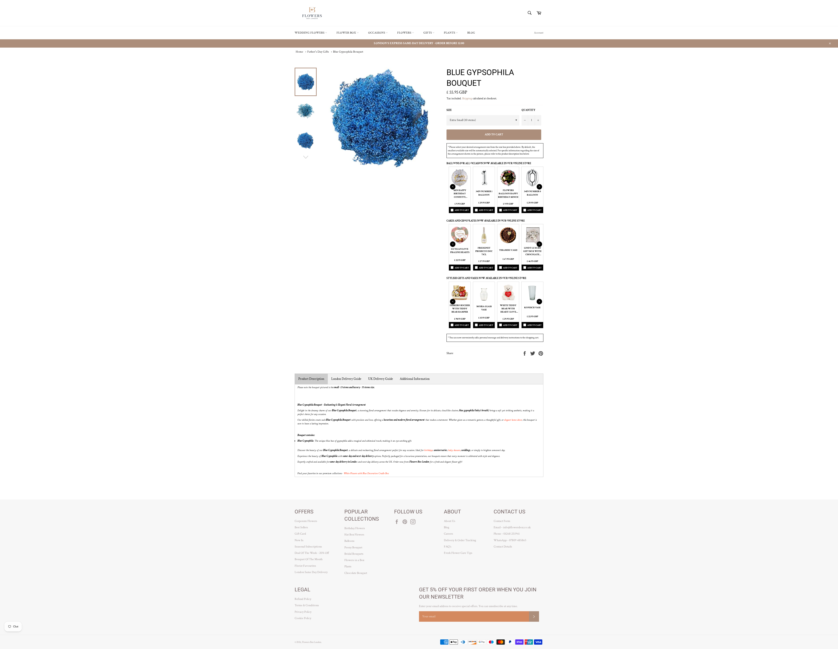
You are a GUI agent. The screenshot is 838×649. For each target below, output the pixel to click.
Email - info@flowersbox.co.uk (512, 527)
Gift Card (300, 534)
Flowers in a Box (354, 560)
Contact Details (503, 547)
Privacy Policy (303, 612)
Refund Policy (303, 599)
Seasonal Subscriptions (308, 547)
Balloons (349, 541)
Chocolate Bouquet (355, 573)
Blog (471, 33)
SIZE (449, 110)
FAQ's (447, 547)
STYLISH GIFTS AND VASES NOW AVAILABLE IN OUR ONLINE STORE (486, 278)
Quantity (528, 110)
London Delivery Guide (346, 379)
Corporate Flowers (306, 521)
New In (299, 540)
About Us (449, 521)
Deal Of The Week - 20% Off (312, 553)
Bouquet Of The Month (309, 559)
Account (538, 33)
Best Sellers (301, 527)
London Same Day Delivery (311, 572)
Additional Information (415, 379)
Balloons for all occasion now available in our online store (488, 163)
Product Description (311, 379)
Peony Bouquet (353, 547)
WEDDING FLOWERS (310, 33)
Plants (450, 33)
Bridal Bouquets (353, 554)
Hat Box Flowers (354, 535)
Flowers (404, 33)
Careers (448, 534)
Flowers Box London (311, 642)
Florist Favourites (305, 566)
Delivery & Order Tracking (460, 540)
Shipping (467, 98)
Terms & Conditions (307, 605)
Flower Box (347, 33)
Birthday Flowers (354, 528)
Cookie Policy (303, 618)
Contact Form (502, 521)
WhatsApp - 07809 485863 (510, 540)
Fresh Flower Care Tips (458, 553)
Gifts (428, 33)
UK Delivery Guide (380, 379)
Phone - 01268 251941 (507, 534)
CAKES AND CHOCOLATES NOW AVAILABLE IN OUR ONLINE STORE (485, 220)
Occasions (377, 33)
